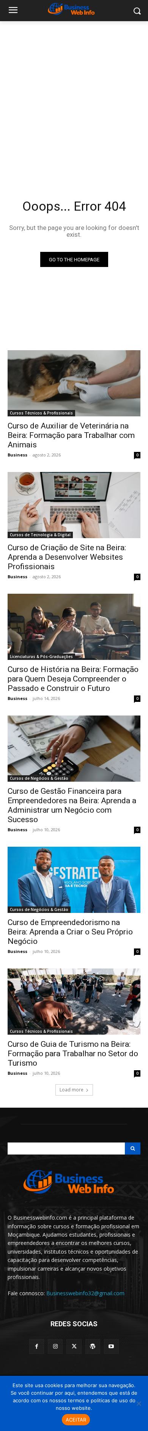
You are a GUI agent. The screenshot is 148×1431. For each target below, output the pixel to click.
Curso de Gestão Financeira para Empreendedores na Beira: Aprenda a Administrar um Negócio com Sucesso (72, 805)
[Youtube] (111, 1346)
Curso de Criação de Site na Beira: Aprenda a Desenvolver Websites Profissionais (67, 557)
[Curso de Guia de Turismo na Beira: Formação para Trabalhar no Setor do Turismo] (74, 1001)
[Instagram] (55, 1346)
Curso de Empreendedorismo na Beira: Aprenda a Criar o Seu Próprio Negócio (70, 932)
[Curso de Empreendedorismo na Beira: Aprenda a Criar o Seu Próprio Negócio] (74, 880)
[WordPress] (92, 1346)
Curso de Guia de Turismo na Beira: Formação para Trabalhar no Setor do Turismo (73, 1054)
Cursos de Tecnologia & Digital (40, 534)
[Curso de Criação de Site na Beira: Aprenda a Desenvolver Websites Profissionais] (74, 505)
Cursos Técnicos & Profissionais (41, 413)
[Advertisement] (74, 98)
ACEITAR (76, 1420)
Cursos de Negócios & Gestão (39, 778)
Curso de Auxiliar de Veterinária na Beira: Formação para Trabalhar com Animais (71, 435)
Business (17, 455)
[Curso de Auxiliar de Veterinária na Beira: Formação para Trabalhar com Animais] (74, 383)
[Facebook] (36, 1346)
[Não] (138, 1403)
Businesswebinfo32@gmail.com (85, 1293)
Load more (71, 1089)
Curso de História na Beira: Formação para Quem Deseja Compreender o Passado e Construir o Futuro (73, 679)
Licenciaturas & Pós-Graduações (41, 656)
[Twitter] (73, 1346)
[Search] (132, 1148)
